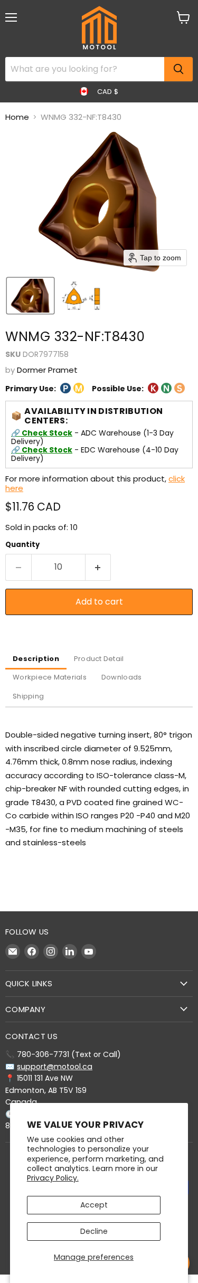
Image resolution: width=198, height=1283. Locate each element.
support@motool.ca (54, 1066)
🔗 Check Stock (41, 433)
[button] (30, 296)
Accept (94, 1205)
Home (17, 116)
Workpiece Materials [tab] (50, 677)
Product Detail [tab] (99, 659)
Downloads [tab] (121, 677)
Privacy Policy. (53, 1178)
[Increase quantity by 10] (98, 567)
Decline (94, 1231)
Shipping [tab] (28, 696)
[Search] (178, 69)
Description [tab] (36, 659)
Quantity (22, 545)
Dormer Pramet (47, 369)
